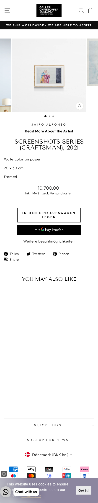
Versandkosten (61, 193)
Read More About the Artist (49, 131)
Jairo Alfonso (49, 124)
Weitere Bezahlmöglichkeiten (49, 241)
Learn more (31, 496)
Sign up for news (48, 440)
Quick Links (48, 425)
